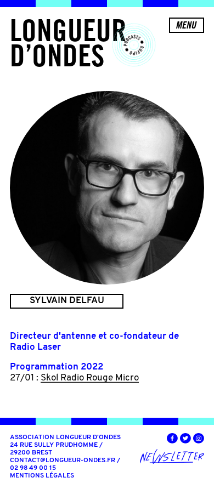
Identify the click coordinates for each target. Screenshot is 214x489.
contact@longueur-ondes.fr (62, 460)
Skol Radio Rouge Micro (90, 378)
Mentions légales (42, 476)
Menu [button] (186, 25)
